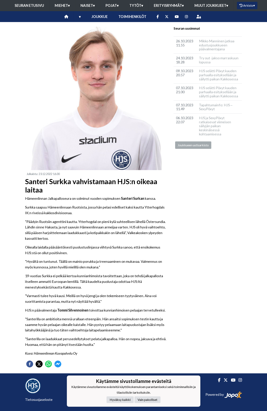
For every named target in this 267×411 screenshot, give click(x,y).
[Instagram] (186, 16)
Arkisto (249, 5)
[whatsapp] (48, 364)
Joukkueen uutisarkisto (193, 145)
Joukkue (99, 16)
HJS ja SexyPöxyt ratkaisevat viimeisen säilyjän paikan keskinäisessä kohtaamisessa (215, 126)
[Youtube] (177, 16)
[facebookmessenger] (57, 364)
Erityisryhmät (169, 5)
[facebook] (29, 364)
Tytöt (136, 5)
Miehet (62, 5)
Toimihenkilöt (132, 16)
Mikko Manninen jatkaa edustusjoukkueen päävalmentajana (216, 45)
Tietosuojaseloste (39, 399)
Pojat (112, 5)
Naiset (88, 5)
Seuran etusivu (29, 5)
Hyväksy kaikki (120, 400)
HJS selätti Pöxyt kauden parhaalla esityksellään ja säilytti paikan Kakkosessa (218, 75)
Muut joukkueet (211, 5)
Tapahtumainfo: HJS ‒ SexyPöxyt (215, 107)
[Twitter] (167, 16)
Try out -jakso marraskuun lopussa (218, 60)
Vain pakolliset (147, 400)
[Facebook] (157, 16)
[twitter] (39, 364)
